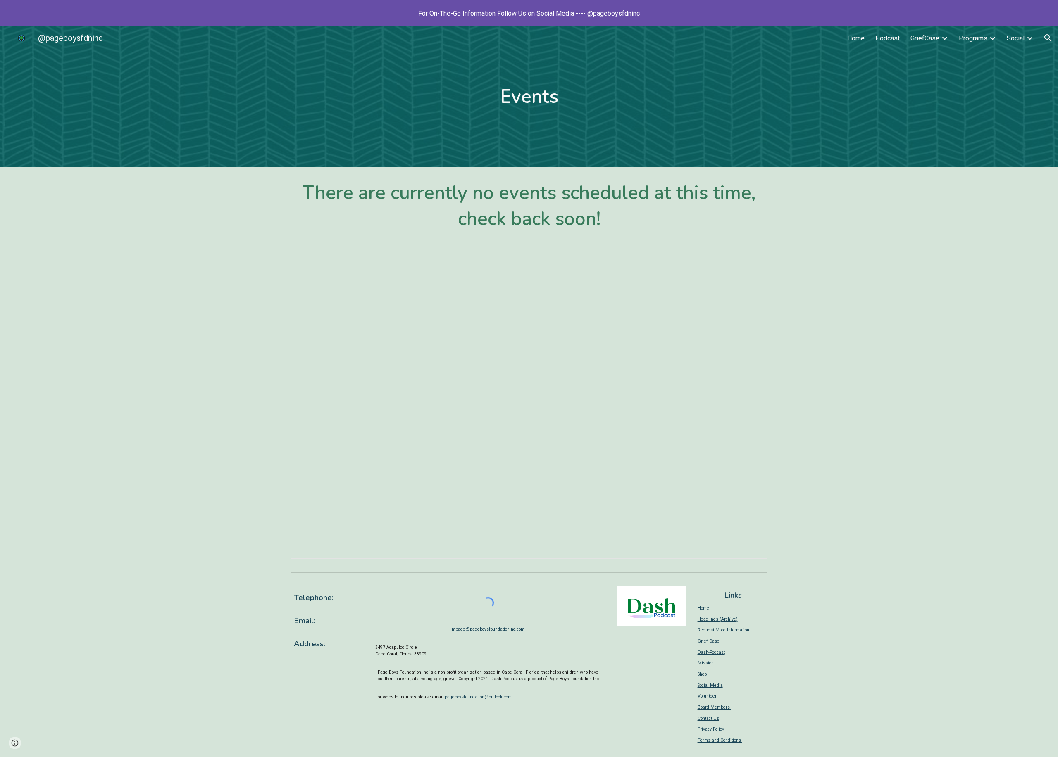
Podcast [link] (887, 38)
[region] (529, 13)
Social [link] (1016, 38)
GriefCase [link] (924, 38)
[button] (1048, 38)
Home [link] (856, 38)
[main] (529, 97)
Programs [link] (973, 38)
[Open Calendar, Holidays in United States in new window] (752, 265)
